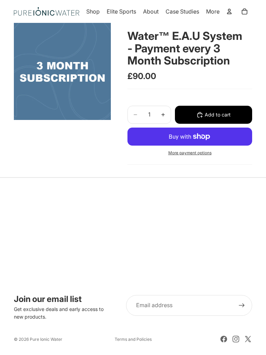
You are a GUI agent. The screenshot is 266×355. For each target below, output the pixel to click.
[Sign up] (241, 305)
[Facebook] (224, 339)
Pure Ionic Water (46, 339)
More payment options (190, 152)
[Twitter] (248, 339)
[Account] (229, 11)
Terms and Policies (133, 339)
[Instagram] (236, 339)
